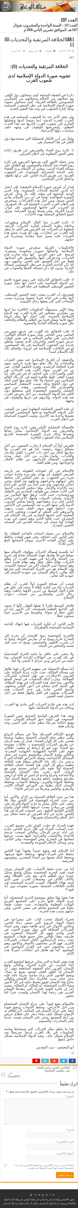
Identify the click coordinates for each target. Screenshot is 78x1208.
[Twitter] (46, 1195)
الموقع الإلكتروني (65, 1153)
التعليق (69, 1096)
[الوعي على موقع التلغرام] (30, 1195)
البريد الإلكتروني (64, 1141)
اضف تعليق (33, 51)
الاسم (70, 1129)
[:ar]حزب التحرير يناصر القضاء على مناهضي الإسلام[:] (53, 1068)
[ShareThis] (39, 1195)
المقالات (48, 51)
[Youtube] (42, 1195)
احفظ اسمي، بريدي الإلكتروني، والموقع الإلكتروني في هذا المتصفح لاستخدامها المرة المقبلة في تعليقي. (44, 1166)
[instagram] (35, 1195)
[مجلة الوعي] (39, 6)
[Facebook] (50, 1195)
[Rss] (53, 1195)
